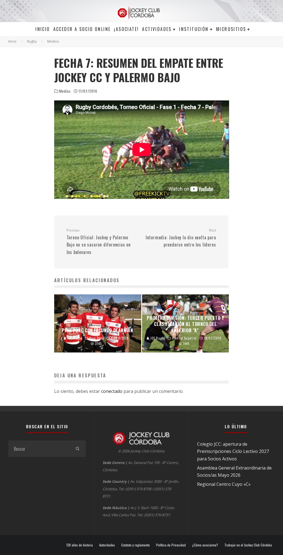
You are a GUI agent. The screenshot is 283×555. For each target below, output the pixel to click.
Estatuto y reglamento (135, 545)
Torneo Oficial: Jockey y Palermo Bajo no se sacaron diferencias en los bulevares (99, 241)
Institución (193, 29)
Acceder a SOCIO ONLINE (82, 29)
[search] (77, 448)
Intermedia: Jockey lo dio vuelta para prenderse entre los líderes (181, 238)
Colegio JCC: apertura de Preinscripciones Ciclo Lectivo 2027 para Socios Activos (233, 451)
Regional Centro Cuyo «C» (224, 484)
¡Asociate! (126, 29)
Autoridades (107, 545)
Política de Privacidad (171, 545)
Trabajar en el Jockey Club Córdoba (248, 545)
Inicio (42, 29)
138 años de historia (79, 545)
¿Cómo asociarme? (205, 545)
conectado (111, 391)
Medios (64, 91)
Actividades (156, 29)
